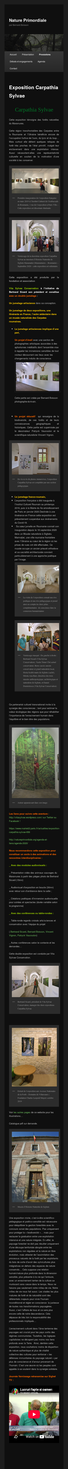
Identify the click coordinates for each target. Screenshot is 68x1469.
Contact (13, 68)
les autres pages (21, 1112)
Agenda (41, 61)
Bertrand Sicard (18, 931)
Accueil (13, 54)
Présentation (28, 54)
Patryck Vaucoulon (26, 935)
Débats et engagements (21, 61)
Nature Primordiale (27, 20)
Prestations (45, 54)
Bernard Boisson (36, 931)
